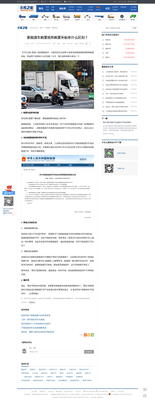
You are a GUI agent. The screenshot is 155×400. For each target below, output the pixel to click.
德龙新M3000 (74, 380)
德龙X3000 (42, 369)
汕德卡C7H (53, 369)
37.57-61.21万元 (129, 57)
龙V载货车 (79, 377)
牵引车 (56, 20)
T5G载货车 (69, 377)
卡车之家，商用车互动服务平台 (27, 2)
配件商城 (133, 10)
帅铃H (62, 373)
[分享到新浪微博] (85, 334)
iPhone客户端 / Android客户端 (97, 391)
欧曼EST (33, 369)
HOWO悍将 (25, 373)
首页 (41, 28)
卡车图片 (79, 7)
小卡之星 (35, 373)
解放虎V (79, 373)
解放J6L (108, 40)
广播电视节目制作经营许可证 (59, 394)
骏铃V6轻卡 (28, 377)
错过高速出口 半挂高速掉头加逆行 (36, 324)
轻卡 (22, 20)
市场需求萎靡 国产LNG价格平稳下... (117, 80)
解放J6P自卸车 (38, 380)
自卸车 (77, 20)
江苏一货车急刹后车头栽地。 (33, 319)
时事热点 (32, 302)
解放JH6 (63, 369)
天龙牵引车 (72, 369)
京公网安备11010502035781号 (121, 394)
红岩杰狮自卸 (62, 380)
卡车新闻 (47, 28)
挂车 (99, 20)
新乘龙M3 (59, 377)
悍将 (107, 53)
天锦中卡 (50, 377)
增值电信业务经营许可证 (40, 394)
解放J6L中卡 (39, 377)
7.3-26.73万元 (129, 53)
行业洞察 (133, 7)
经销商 (98, 7)
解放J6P (24, 369)
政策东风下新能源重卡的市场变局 (35, 315)
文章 (47, 7)
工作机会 (51, 391)
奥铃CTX (53, 373)
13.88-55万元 (130, 48)
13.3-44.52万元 (129, 40)
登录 (119, 2)
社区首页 (115, 7)
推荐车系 (25, 364)
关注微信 (70, 2)
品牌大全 (79, 10)
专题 (47, 10)
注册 (124, 2)
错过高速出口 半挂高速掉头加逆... (116, 98)
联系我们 (42, 391)
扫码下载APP (56, 2)
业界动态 (55, 28)
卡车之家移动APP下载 (111, 142)
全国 (44, 2)
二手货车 (90, 7)
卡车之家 (26, 8)
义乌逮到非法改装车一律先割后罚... (117, 72)
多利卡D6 (44, 373)
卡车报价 (71, 7)
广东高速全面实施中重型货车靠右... (117, 111)
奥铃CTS (88, 373)
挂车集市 (90, 10)
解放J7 (108, 57)
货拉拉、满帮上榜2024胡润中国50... (117, 107)
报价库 (62, 8)
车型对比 (71, 10)
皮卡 (88, 20)
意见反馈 (121, 391)
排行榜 (98, 10)
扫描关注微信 (121, 153)
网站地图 (59, 391)
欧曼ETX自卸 (50, 380)
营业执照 (27, 394)
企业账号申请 (68, 391)
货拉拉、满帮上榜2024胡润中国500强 (37, 332)
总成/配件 (122, 20)
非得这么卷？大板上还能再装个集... (117, 76)
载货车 (67, 20)
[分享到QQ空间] (88, 334)
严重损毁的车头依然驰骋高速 (33, 328)
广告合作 (78, 391)
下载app (115, 10)
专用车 (111, 20)
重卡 (33, 20)
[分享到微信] (92, 334)
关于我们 (34, 391)
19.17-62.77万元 (129, 44)
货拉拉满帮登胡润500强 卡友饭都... (117, 85)
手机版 (112, 391)
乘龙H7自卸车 (87, 380)
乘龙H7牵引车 (84, 369)
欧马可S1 (70, 373)
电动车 (133, 20)
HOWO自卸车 (25, 380)
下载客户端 (120, 168)
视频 (52, 10)
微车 (45, 20)
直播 (52, 7)
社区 (107, 8)
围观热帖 (123, 7)
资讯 (41, 8)
